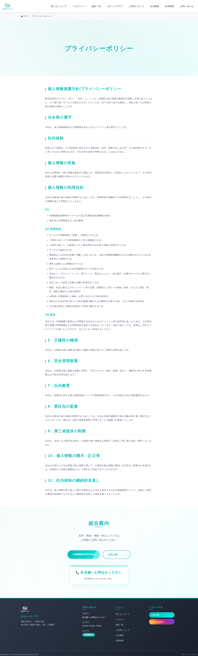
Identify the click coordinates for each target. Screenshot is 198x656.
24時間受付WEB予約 (84, 554)
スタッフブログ (115, 6)
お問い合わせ (187, 6)
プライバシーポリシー (189, 654)
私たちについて (59, 6)
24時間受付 (88, 635)
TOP (26, 16)
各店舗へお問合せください (101, 572)
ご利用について (136, 6)
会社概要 (154, 6)
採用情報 (169, 6)
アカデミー (78, 6)
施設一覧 (96, 6)
